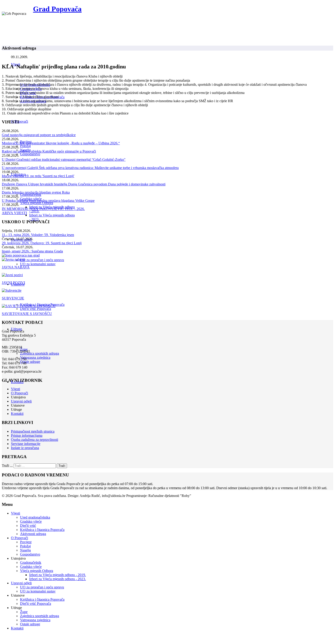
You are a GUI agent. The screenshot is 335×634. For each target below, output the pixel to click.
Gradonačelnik (30, 195)
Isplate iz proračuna (25, 448)
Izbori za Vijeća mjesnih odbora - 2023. (57, 579)
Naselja (25, 550)
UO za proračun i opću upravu (42, 260)
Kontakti (17, 414)
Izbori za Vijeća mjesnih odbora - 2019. (57, 575)
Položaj (25, 146)
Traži (62, 466)
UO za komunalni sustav (38, 264)
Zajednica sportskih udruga (39, 353)
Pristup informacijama (26, 435)
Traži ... (7, 466)
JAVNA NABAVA (16, 267)
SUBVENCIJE (13, 298)
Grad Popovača (57, 9)
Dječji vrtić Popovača (35, 309)
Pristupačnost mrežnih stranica (32, 431)
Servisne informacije (25, 444)
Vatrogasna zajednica (35, 357)
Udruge (16, 329)
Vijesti (15, 389)
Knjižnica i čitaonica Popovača (42, 530)
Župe (24, 612)
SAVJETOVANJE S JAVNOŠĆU (27, 314)
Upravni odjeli (21, 401)
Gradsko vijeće (31, 521)
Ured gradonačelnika (35, 517)
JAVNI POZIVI (13, 283)
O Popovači (19, 121)
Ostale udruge (30, 362)
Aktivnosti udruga (33, 534)
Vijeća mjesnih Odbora (36, 203)
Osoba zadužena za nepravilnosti (34, 440)
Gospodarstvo (30, 154)
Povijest (25, 542)
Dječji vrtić (28, 525)
